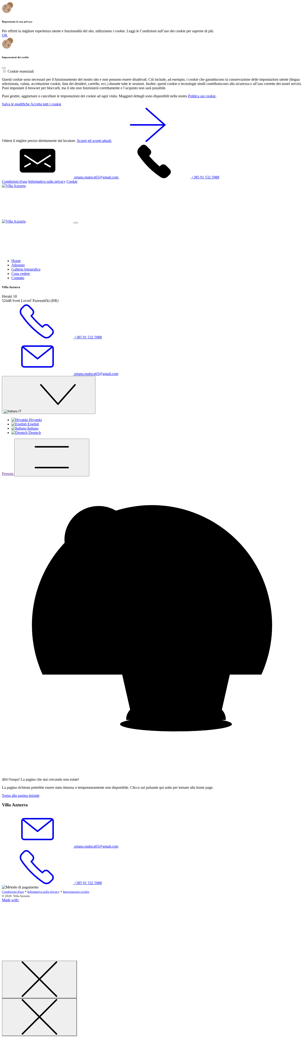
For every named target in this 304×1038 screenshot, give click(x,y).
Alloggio (18, 265)
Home (16, 261)
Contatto (17, 278)
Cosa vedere (20, 274)
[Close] (4, 68)
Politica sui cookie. (202, 96)
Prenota (8, 474)
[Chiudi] (39, 979)
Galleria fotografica (25, 269)
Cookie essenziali (21, 71)
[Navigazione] (51, 457)
